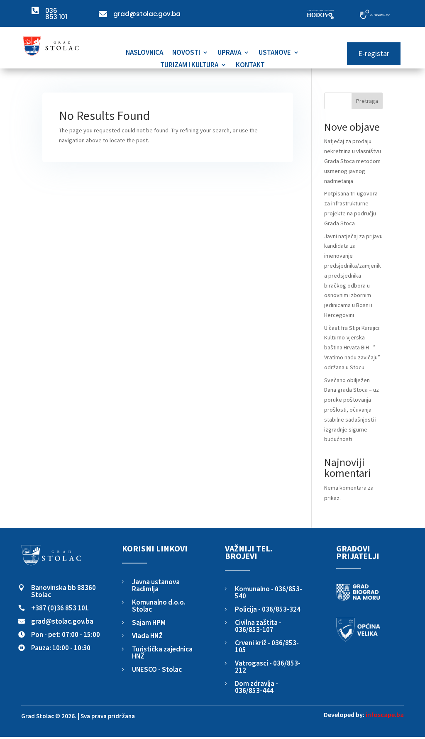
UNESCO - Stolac (157, 669)
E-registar (373, 53)
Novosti (186, 53)
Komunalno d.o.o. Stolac (159, 606)
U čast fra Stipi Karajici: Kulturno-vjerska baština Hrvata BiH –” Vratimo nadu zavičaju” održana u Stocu (352, 347)
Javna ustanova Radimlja (156, 585)
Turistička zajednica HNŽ (162, 652)
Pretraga (367, 101)
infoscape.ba (385, 714)
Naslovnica (144, 53)
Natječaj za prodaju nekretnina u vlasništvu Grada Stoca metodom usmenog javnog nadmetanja (352, 160)
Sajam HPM (149, 622)
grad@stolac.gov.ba (62, 621)
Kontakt (250, 65)
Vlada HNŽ (147, 635)
